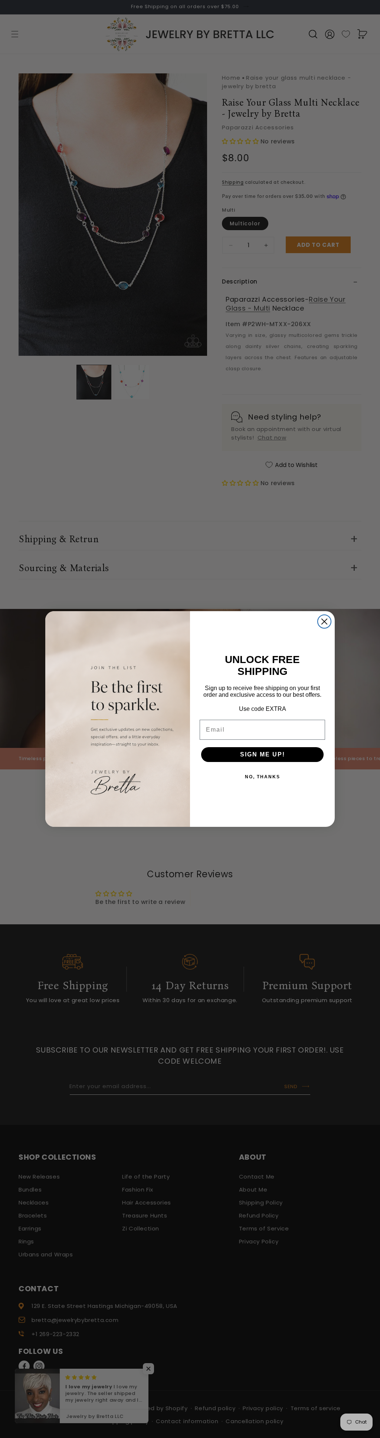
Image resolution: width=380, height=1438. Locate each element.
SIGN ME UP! (262, 754)
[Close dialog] (324, 621)
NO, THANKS (262, 776)
